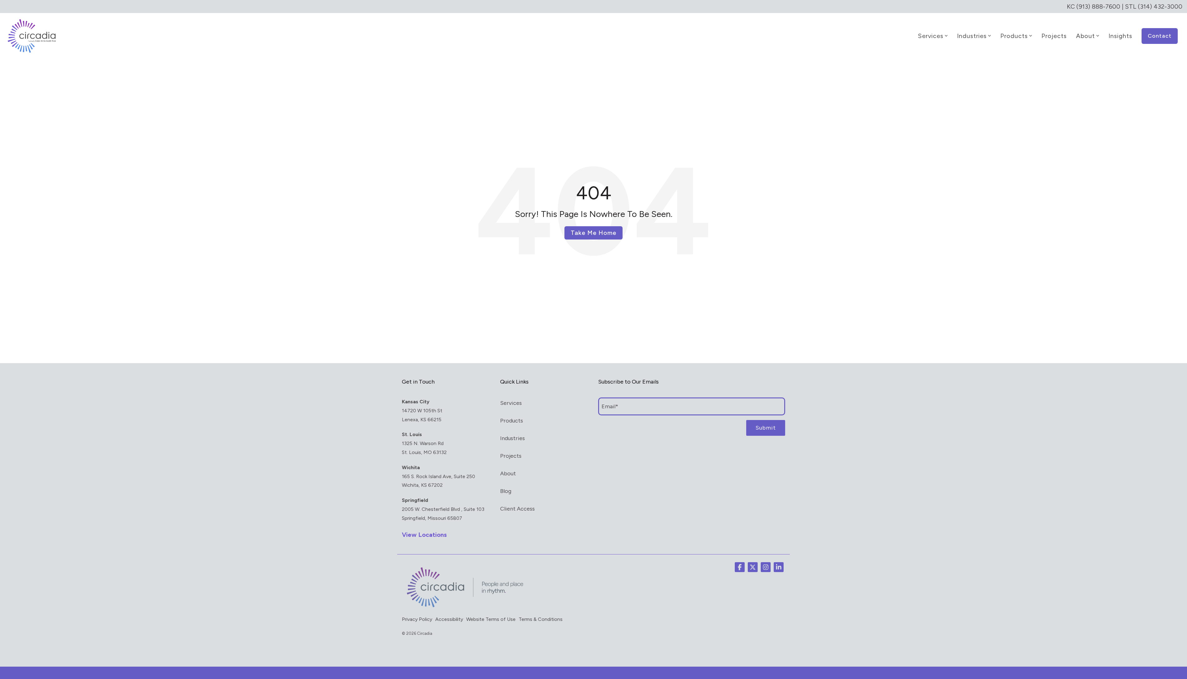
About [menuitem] (508, 473)
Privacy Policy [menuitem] (417, 619)
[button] (740, 567)
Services (930, 36)
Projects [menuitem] (510, 455)
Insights (1120, 36)
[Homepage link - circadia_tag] (463, 607)
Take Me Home (593, 232)
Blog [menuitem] (505, 491)
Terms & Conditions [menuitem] (541, 619)
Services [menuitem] (511, 403)
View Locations (424, 534)
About (1085, 36)
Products (1014, 36)
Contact (1160, 35)
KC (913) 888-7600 (1093, 6)
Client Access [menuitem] (517, 508)
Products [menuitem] (511, 420)
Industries (972, 36)
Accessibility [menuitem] (449, 619)
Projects (1054, 36)
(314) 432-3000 (1160, 6)
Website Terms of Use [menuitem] (491, 619)
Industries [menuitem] (512, 438)
